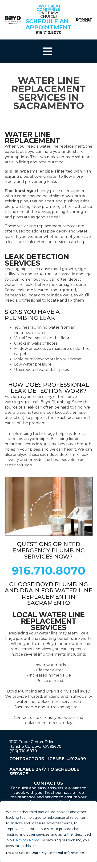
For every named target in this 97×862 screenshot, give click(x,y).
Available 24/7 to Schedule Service (44, 772)
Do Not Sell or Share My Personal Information (45, 853)
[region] (48, 831)
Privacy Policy (27, 840)
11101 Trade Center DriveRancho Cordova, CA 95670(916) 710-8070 (35, 746)
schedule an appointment (49, 24)
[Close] (92, 805)
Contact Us (48, 783)
